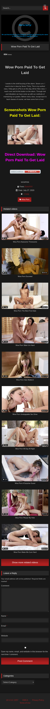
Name (4, 616)
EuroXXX (29, 187)
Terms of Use (25, 703)
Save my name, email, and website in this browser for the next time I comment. (24, 653)
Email (4, 626)
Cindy (26, 194)
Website (4, 636)
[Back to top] (42, 702)
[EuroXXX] (20, 2)
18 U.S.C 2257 (12, 700)
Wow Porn (25, 199)
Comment (5, 586)
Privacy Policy (38, 700)
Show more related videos (25, 562)
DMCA (25, 700)
